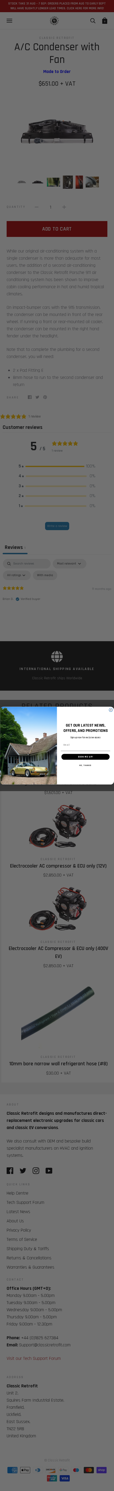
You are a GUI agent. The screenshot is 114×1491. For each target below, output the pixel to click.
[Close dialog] (110, 710)
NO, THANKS (85, 765)
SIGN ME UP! (85, 756)
